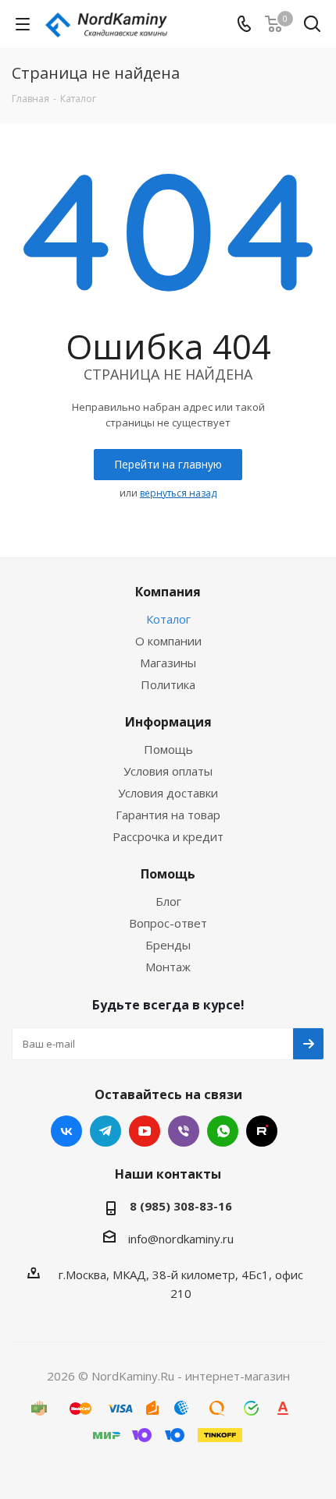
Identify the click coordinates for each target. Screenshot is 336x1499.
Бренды (168, 945)
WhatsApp (222, 1131)
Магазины (168, 662)
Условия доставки (168, 793)
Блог (168, 901)
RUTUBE (261, 1131)
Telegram (105, 1131)
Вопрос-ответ (168, 923)
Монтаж (168, 966)
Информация (168, 721)
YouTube (144, 1131)
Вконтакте (66, 1131)
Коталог (168, 619)
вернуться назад (178, 493)
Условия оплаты (168, 771)
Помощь (168, 749)
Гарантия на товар (168, 814)
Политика (168, 684)
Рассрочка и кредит (168, 836)
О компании (168, 641)
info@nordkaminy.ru (181, 1238)
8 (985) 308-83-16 (181, 1206)
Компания (168, 591)
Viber (183, 1131)
